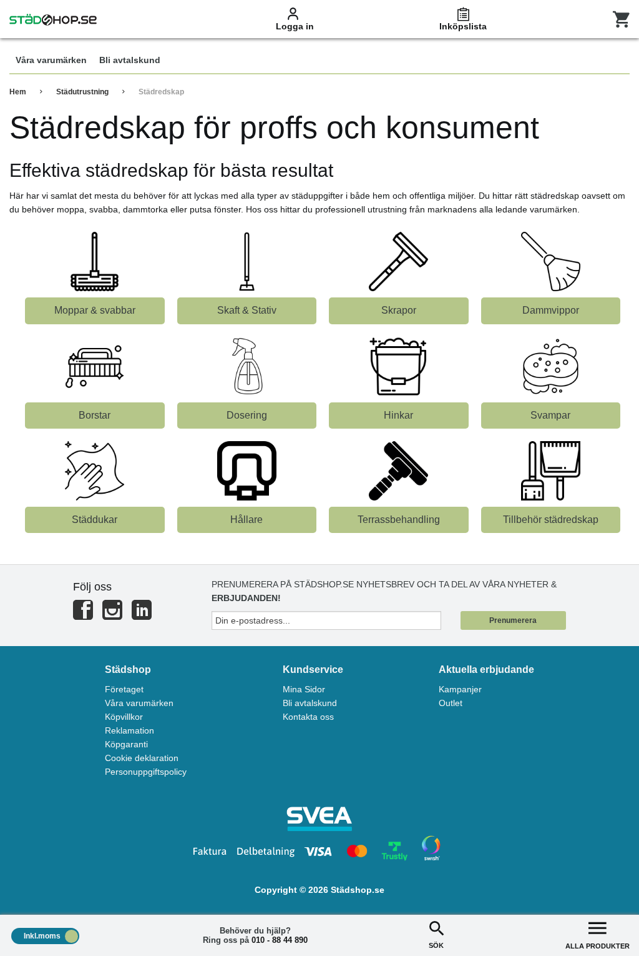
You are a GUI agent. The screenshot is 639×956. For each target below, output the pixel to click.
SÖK (436, 945)
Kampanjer (460, 689)
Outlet (450, 703)
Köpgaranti (126, 744)
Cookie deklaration (141, 758)
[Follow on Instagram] (112, 615)
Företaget (124, 689)
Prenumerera (513, 620)
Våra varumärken (139, 703)
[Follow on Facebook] (83, 615)
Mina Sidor (304, 689)
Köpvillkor (124, 717)
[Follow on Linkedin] (142, 615)
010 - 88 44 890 (279, 940)
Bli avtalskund (310, 703)
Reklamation (129, 730)
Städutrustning (82, 91)
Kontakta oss (308, 717)
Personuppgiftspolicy (146, 772)
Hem (17, 91)
